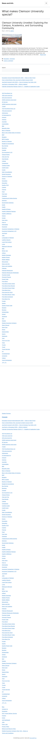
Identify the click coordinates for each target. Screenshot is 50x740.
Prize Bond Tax (6, 299)
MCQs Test (5, 250)
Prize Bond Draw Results (8, 286)
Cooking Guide (6, 165)
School (3, 314)
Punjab (4, 301)
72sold (3, 106)
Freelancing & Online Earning (9, 198)
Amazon (4, 117)
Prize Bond (5, 281)
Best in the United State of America (11, 132)
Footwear (4, 196)
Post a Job (5, 724)
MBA (3, 248)
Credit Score (5, 167)
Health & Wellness (6, 213)
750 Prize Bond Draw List (8, 108)
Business (4, 148)
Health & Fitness (6, 209)
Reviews (4, 310)
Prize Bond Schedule (7, 296)
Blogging (4, 137)
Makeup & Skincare (7, 246)
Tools (3, 342)
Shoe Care (4, 327)
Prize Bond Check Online (8, 283)
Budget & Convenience (8, 143)
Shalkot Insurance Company (9, 323)
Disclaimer (4, 711)
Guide (3, 205)
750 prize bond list (7, 110)
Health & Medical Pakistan (9, 211)
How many (5, 220)
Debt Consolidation (7, 172)
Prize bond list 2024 (7, 292)
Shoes (3, 329)
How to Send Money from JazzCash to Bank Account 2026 (17, 80)
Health (3, 207)
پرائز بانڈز (4, 362)
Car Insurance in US (7, 152)
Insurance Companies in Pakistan (10, 229)
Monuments (5, 261)
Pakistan (4, 268)
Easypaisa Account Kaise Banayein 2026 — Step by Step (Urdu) (18, 77)
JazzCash (4, 233)
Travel (3, 347)
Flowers (4, 715)
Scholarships (5, 312)
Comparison (5, 163)
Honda (3, 218)
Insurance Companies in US (9, 231)
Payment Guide (6, 275)
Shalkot (4, 321)
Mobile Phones (6, 257)
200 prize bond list (7, 97)
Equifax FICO (5, 185)
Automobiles (5, 124)
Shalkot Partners (6, 413)
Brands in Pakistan (7, 141)
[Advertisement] (11, 387)
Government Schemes (8, 202)
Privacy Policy (5, 726)
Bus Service (5, 145)
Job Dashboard (6, 720)
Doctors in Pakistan (7, 176)
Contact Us (5, 709)
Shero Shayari (5, 325)
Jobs (3, 235)
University (12, 58)
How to (4, 222)
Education (6, 58)
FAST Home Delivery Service (9, 713)
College (4, 161)
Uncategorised (6, 353)
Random (4, 307)
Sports (3, 334)
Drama (3, 178)
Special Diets (5, 331)
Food (3, 191)
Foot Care (4, 194)
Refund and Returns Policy (9, 728)
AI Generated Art (6, 115)
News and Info (7, 3)
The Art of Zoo (6, 340)
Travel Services (6, 349)
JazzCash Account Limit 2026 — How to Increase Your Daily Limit (19, 82)
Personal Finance (6, 277)
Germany (4, 200)
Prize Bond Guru (6, 290)
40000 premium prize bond (9, 104)
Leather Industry (6, 240)
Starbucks (4, 336)
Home (3, 718)
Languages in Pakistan (8, 237)
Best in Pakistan (6, 130)
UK (3, 351)
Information (5, 224)
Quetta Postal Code (7, 305)
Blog (3, 707)
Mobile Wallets (6, 259)
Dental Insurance (6, 174)
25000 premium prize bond (9, 100)
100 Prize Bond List (7, 93)
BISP (3, 135)
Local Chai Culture (7, 242)
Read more (43, 54)
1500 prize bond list (7, 95)
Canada (4, 150)
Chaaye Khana (6, 154)
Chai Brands (5, 159)
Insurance (4, 226)
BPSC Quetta (5, 139)
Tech (3, 338)
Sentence (4, 316)
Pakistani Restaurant (7, 270)
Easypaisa (4, 180)
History (4, 215)
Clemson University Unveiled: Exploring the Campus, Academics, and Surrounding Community (25, 25)
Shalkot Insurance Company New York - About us (15, 731)
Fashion (4, 187)
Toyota (4, 345)
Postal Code (5, 279)
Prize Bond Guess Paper (8, 288)
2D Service (5, 102)
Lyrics (3, 244)
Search (4, 67)
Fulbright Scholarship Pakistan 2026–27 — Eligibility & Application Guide (21, 86)
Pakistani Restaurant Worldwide (10, 272)
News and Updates (7, 266)
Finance (4, 189)
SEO (3, 318)
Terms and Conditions (7, 733)
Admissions (5, 113)
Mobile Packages (6, 255)
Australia (4, 121)
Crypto (3, 170)
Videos (4, 358)
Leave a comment (8, 60)
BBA (3, 126)
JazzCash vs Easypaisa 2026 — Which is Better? (14, 84)
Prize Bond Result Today (8, 294)
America (4, 119)
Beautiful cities (6, 128)
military (4, 253)
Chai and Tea (5, 156)
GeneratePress (32, 738)
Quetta (4, 303)
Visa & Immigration (7, 360)
